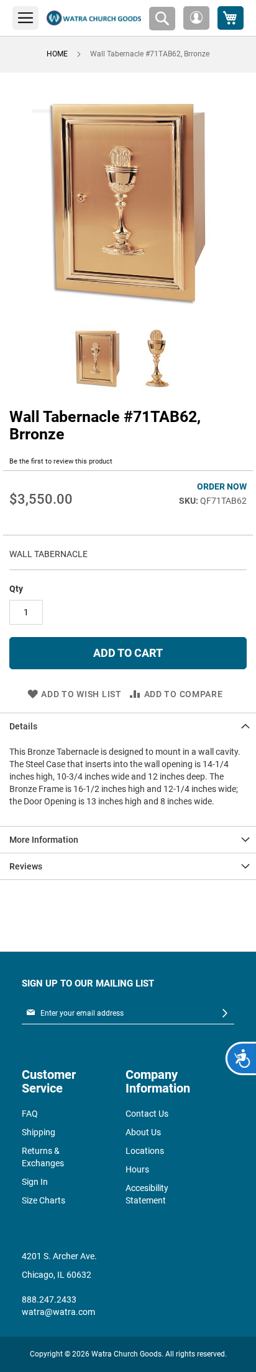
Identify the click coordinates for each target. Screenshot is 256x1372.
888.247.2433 (49, 1299)
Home (57, 54)
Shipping (38, 1132)
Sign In (35, 1182)
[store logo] (94, 18)
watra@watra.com (58, 1312)
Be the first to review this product (60, 461)
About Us (143, 1132)
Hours (137, 1169)
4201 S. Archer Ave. (59, 1256)
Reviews (25, 866)
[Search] (162, 18)
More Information (43, 840)
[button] (196, 18)
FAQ (30, 1114)
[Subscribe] (225, 1013)
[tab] (128, 726)
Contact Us (147, 1114)
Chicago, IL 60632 (56, 1275)
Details (23, 726)
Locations (145, 1151)
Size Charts (43, 1200)
